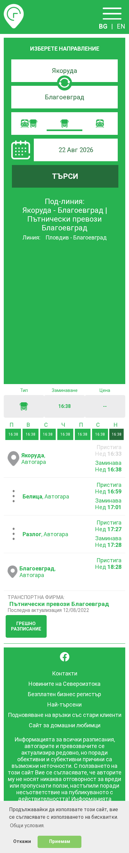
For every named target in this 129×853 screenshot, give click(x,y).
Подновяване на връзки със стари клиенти (64, 715)
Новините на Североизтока (64, 683)
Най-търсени (64, 704)
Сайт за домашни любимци (65, 725)
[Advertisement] (64, 313)
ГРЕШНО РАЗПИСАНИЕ (26, 626)
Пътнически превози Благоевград (59, 604)
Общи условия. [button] (27, 825)
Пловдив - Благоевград (76, 237)
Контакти (64, 673)
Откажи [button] (22, 841)
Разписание (14, 7)
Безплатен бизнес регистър (64, 694)
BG (103, 26)
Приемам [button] (59, 841)
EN (121, 26)
